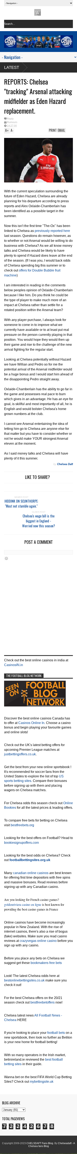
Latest (11, 67)
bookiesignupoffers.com (21, 842)
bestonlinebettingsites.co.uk (24, 980)
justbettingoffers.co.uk (20, 754)
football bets (56, 1032)
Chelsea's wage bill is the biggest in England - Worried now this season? (38, 521)
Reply (10, 118)
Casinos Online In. (31, 723)
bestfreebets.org (22, 825)
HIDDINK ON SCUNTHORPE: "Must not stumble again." (21, 504)
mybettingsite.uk (41, 1081)
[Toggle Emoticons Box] (6, 558)
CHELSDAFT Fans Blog (39, 1143)
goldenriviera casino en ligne (22, 904)
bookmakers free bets (46, 963)
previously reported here (52, 231)
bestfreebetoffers (42, 1002)
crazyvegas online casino (38, 940)
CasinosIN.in (13, 665)
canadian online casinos (30, 873)
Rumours (12, 122)
